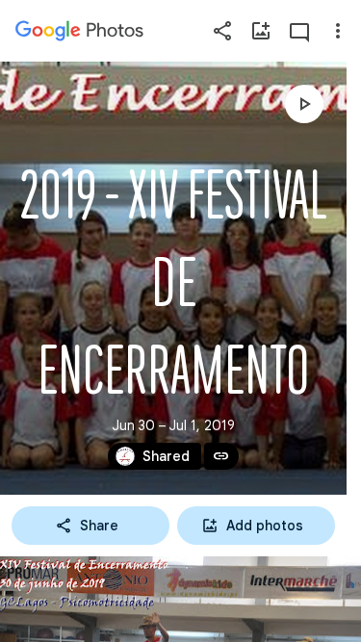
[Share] (222, 31)
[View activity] (299, 31)
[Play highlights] (304, 104)
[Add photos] (261, 31)
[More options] (338, 31)
